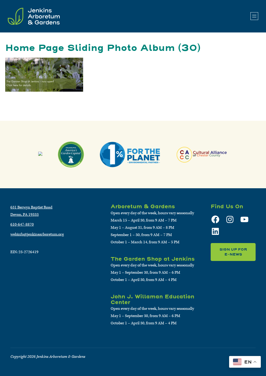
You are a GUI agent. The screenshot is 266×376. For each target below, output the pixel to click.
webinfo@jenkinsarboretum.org (37, 234)
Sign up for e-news (233, 252)
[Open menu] (254, 16)
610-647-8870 (22, 224)
